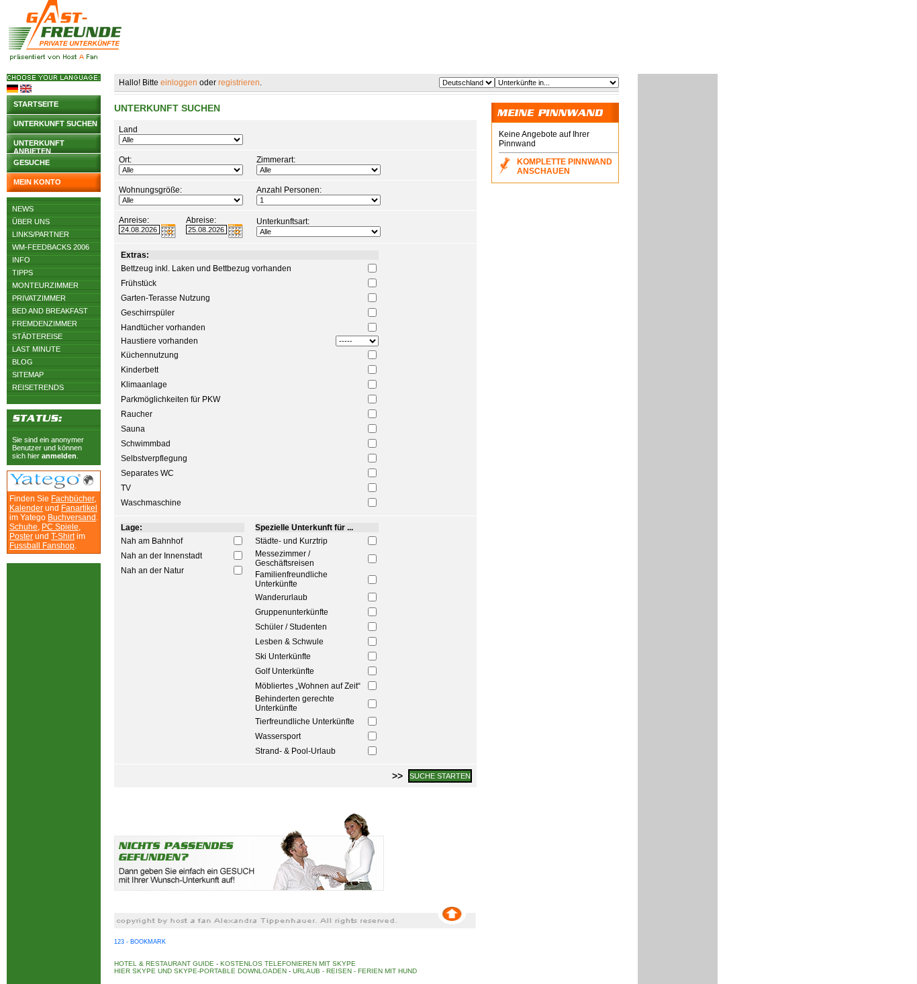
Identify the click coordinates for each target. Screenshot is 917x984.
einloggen (178, 82)
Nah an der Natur (152, 570)
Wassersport (278, 736)
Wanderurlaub (281, 597)
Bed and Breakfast (50, 311)
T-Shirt (63, 536)
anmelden (59, 456)
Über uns (31, 221)
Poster (21, 536)
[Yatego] (45, 486)
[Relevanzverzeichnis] (88, 482)
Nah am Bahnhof (152, 541)
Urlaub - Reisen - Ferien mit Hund (355, 971)
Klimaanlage (144, 384)
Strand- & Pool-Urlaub (295, 751)
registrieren (239, 82)
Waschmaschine (151, 502)
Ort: (125, 159)
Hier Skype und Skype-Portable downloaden (200, 971)
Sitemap (28, 375)
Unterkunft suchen (55, 123)
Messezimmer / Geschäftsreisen (284, 558)
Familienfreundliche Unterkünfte (291, 579)
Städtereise (37, 336)
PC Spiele (60, 527)
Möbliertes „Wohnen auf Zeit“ (307, 686)
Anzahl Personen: (289, 190)
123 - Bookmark (140, 941)
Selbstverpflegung (154, 458)
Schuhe (23, 527)
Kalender (26, 508)
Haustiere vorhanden (159, 341)
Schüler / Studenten (291, 627)
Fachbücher (72, 498)
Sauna (133, 429)
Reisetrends (38, 387)
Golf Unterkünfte (284, 671)
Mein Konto (37, 182)
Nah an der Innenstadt (161, 555)
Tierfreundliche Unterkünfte (304, 721)
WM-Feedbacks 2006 (50, 247)
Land (128, 129)
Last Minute (36, 349)
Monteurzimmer (45, 285)
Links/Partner (40, 234)
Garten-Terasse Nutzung (165, 298)
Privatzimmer (39, 298)
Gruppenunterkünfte (291, 612)
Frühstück (138, 283)
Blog (22, 362)
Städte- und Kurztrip (291, 541)
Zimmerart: (275, 159)
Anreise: (134, 220)
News (23, 209)
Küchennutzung (150, 355)
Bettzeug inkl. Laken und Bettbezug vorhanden (206, 268)
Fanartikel (79, 508)
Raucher (136, 414)
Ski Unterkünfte (283, 656)
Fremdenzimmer (44, 323)
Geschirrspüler (148, 312)
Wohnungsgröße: (150, 190)
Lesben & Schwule (289, 641)
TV (126, 488)
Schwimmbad (146, 443)
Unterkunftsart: (282, 221)
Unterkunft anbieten (38, 146)
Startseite (35, 104)
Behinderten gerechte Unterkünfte (294, 703)
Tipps (22, 272)
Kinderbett (139, 370)
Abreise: (201, 220)
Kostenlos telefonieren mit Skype (288, 963)
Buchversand (72, 517)
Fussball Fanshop (42, 545)
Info (21, 260)
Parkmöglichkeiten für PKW (170, 399)
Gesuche (31, 162)
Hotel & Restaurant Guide (164, 963)
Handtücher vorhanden (163, 327)
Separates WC (147, 473)
